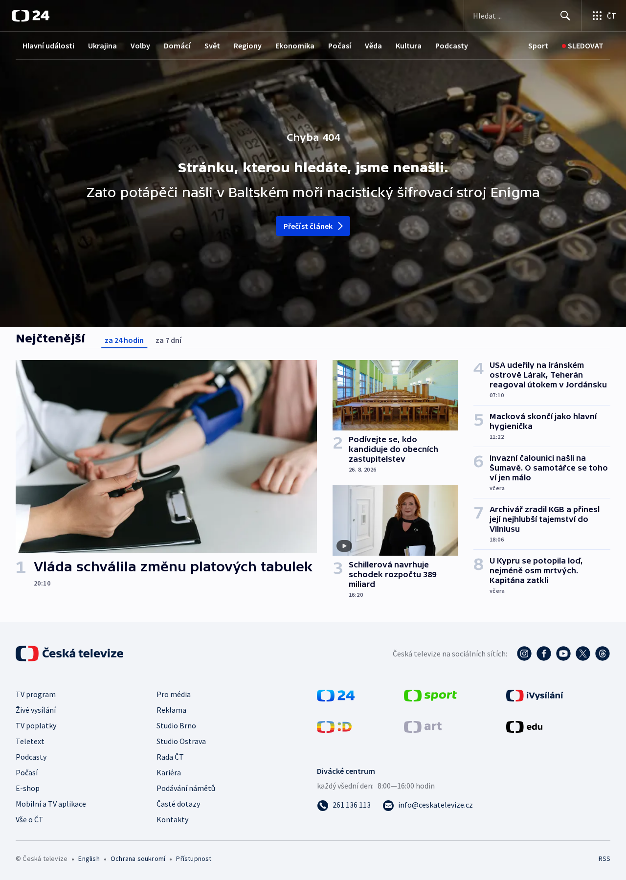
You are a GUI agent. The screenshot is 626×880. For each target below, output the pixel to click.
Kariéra (168, 772)
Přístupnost (193, 858)
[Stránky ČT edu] (524, 726)
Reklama (171, 710)
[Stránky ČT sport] (430, 694)
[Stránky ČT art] (423, 726)
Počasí (339, 45)
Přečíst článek (308, 226)
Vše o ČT (30, 819)
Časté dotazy (178, 804)
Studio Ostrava (181, 741)
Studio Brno (176, 725)
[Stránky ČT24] (336, 694)
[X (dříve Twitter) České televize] (583, 653)
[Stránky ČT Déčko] (334, 726)
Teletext (30, 741)
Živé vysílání (36, 710)
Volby (140, 45)
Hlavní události (48, 45)
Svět (212, 45)
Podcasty (451, 45)
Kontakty (172, 819)
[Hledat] (565, 15)
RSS (604, 858)
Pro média (173, 694)
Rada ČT (170, 757)
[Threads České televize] (602, 653)
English (88, 858)
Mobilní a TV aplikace (51, 804)
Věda (373, 45)
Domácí (177, 45)
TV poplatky (36, 725)
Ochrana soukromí (138, 858)
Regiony (248, 45)
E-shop (28, 788)
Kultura (409, 45)
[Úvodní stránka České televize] (70, 653)
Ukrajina (102, 45)
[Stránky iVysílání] (534, 694)
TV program (36, 694)
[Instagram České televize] (524, 653)
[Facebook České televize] (544, 653)
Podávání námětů (185, 788)
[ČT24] (30, 16)
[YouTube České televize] (563, 653)
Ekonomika (294, 45)
